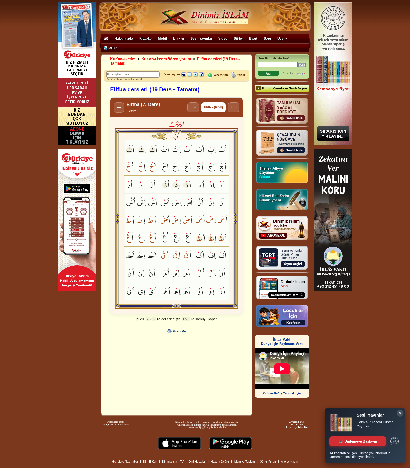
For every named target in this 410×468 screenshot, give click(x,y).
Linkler (178, 38)
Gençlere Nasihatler (125, 461)
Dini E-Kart (150, 461)
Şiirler (238, 38)
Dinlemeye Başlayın (361, 441)
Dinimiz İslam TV (173, 461)
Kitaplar (145, 38)
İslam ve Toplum (244, 461)
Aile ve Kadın (289, 461)
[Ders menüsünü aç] (119, 107)
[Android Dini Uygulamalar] (230, 448)
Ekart (253, 38)
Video (223, 38)
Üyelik (282, 38)
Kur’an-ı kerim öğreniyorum (166, 59)
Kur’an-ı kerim (122, 59)
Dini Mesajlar (197, 461)
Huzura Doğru (220, 461)
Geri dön (179, 331)
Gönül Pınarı (268, 461)
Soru (267, 38)
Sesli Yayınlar (201, 38)
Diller (112, 48)
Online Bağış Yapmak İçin (282, 393)
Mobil (162, 38)
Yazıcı (241, 75)
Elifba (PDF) (213, 107)
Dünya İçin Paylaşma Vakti (282, 342)
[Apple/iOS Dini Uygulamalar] (179, 448)
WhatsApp (220, 75)
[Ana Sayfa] (106, 38)
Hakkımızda (124, 38)
